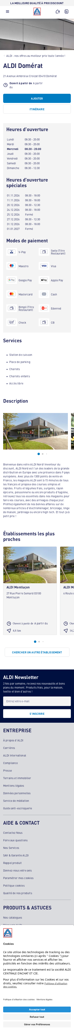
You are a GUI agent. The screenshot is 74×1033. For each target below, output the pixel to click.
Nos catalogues (12, 917)
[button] (7, 12)
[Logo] (37, 11)
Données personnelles (17, 793)
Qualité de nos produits (17, 893)
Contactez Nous (12, 833)
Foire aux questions (15, 840)
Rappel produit (12, 863)
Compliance (10, 763)
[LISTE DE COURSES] (66, 11)
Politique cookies (14, 885)
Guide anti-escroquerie (17, 808)
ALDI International (14, 755)
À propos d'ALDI (13, 740)
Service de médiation (16, 801)
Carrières (9, 748)
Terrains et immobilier (17, 778)
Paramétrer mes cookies (18, 878)
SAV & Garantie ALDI (16, 855)
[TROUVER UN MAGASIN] (57, 11)
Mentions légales (13, 785)
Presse (7, 770)
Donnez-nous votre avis (17, 870)
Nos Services (11, 848)
